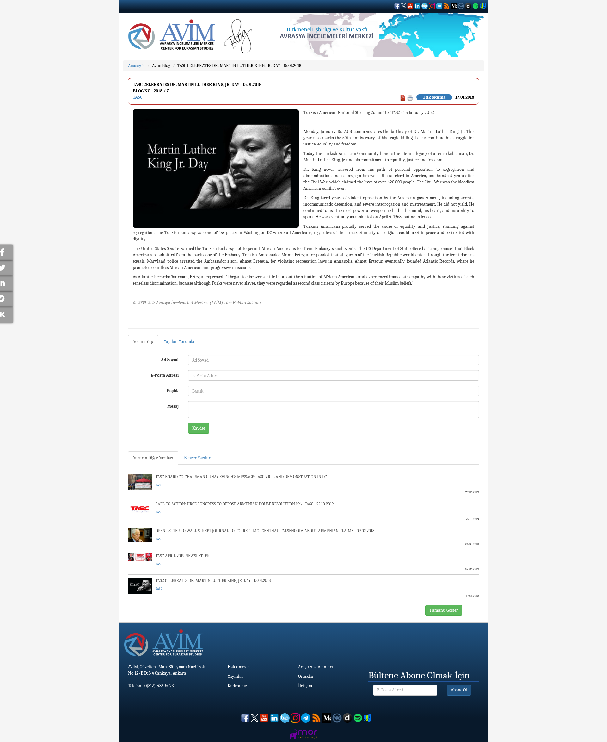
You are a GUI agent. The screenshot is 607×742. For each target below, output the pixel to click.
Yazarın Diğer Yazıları (153, 458)
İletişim (305, 686)
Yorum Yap (143, 341)
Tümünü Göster (443, 610)
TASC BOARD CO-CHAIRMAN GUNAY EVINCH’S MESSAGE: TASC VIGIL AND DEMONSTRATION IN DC (241, 476)
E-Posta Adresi (165, 375)
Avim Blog (161, 65)
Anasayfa (136, 65)
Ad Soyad (170, 359)
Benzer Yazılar (197, 458)
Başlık (173, 390)
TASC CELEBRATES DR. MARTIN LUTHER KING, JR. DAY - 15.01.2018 (239, 65)
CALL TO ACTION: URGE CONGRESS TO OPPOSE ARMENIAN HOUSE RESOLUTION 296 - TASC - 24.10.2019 (245, 504)
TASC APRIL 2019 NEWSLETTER (183, 555)
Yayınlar (235, 676)
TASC (138, 97)
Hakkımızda (239, 667)
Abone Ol (459, 690)
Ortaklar (306, 676)
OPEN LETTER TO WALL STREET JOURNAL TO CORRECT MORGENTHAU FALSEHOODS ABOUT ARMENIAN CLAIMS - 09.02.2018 (265, 531)
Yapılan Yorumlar (180, 341)
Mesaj (173, 406)
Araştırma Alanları (315, 667)
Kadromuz (237, 686)
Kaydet (198, 428)
